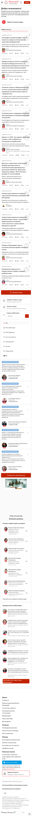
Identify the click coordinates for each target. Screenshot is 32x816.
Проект (4, 697)
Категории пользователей (11, 740)
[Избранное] (30, 35)
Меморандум (6, 716)
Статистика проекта (9, 708)
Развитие (5, 725)
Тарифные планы (8, 748)
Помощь (5, 737)
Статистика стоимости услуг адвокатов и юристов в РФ (11, 757)
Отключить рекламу (16, 519)
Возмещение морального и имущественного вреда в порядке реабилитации (13, 271)
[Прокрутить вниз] (30, 814)
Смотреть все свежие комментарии (14, 599)
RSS (6, 356)
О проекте (5, 700)
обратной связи (10, 769)
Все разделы (6, 721)
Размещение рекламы (9, 728)
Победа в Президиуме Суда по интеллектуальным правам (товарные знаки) (15, 247)
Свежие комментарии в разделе (14, 523)
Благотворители (7, 733)
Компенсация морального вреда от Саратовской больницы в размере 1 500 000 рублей (15, 196)
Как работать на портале (10, 745)
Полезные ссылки (8, 752)
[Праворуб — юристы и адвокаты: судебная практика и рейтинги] (11, 2)
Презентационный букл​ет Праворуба (10, 704)
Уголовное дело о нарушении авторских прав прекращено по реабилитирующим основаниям (15, 115)
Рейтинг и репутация (9, 742)
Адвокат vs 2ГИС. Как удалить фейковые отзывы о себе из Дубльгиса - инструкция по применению (16, 139)
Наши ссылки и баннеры (10, 730)
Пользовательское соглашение (8, 712)
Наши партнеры (7, 718)
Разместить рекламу (16, 516)
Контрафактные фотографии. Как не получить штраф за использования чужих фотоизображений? (14, 40)
